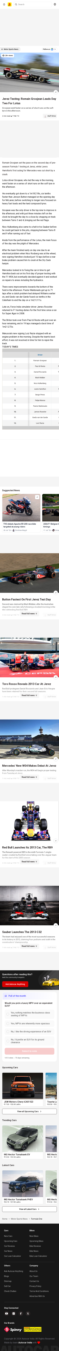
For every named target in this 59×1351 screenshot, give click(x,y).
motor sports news (19, 1219)
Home (4, 1219)
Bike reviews (35, 1246)
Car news (8, 1251)
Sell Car (7, 1286)
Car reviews (9, 1246)
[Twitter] (28, 1313)
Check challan (10, 1291)
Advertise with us (37, 1296)
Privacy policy (35, 1286)
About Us (33, 1271)
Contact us (34, 1281)
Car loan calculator (12, 1256)
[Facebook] (20, 1313)
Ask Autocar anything (13, 1271)
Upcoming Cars (10, 1241)
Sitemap (8, 1281)
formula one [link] (36, 1219)
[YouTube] (6, 1313)
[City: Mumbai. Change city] (55, 4)
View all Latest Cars (27, 1209)
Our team (34, 1276)
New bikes (34, 1236)
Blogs (6, 1276)
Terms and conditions (39, 1291)
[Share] (56, 92)
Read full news (28, 613)
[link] (22, 1086)
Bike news (34, 1251)
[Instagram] (13, 1313)
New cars (8, 1236)
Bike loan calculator (38, 1256)
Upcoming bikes (36, 1241)
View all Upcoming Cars (28, 1111)
